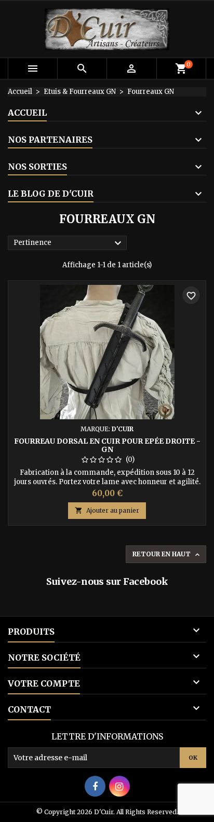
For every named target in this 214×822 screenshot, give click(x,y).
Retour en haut (167, 554)
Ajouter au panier (107, 510)
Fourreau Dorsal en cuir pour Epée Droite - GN (107, 445)
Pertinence (69, 243)
